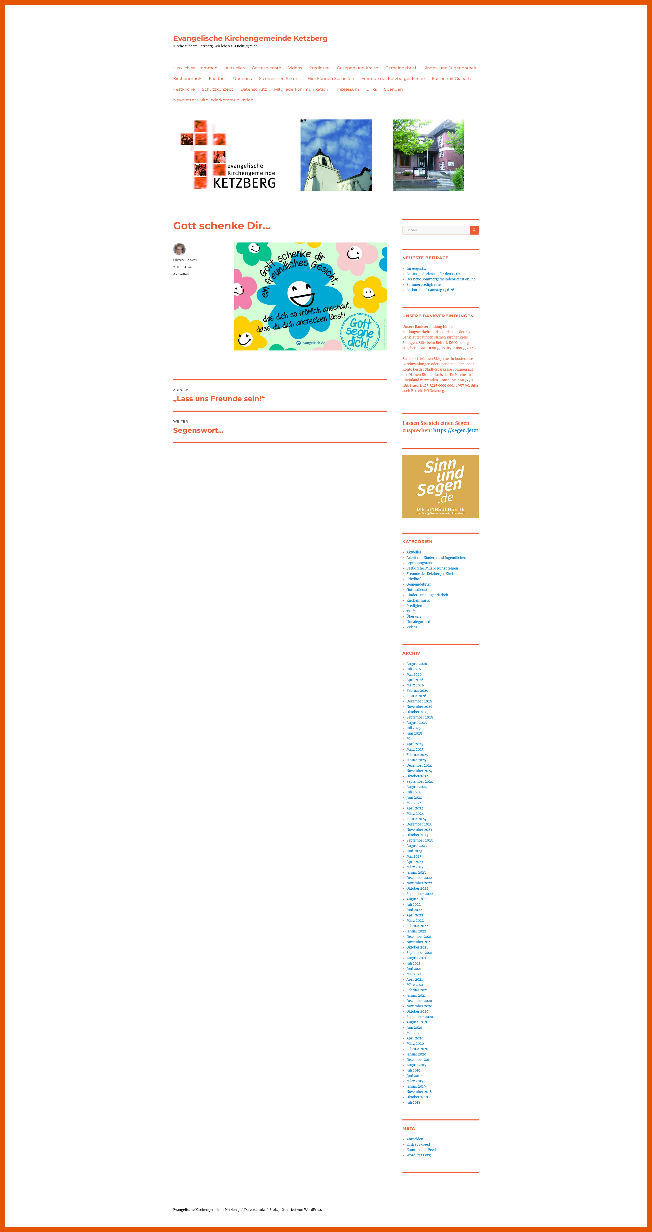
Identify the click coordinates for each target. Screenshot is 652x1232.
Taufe (411, 611)
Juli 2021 (413, 963)
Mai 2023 (413, 856)
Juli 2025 (413, 728)
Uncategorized (418, 622)
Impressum (347, 89)
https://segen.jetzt (455, 430)
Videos (295, 67)
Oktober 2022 (417, 888)
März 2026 (415, 685)
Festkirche (184, 89)
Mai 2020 (414, 1033)
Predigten (319, 67)
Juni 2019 (414, 1076)
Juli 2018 (413, 1102)
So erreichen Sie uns (280, 78)
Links (371, 89)
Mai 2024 (414, 803)
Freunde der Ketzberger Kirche (393, 78)
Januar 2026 (416, 696)
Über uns (242, 78)
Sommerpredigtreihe (423, 284)
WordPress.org (418, 1155)
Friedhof (217, 78)
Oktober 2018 (417, 1097)
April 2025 (414, 744)
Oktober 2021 (417, 947)
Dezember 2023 (419, 824)
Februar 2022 (417, 926)
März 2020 (415, 1043)
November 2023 (419, 830)
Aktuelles (235, 67)
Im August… (416, 268)
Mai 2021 (413, 974)
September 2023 (419, 840)
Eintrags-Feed (418, 1144)
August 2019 (416, 1065)
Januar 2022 (416, 931)
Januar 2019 (416, 1086)
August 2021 (416, 958)
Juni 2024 (414, 797)
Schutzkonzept (217, 89)
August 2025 (416, 723)
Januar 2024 (416, 819)
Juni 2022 (414, 910)
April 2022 (414, 915)
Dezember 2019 (419, 1060)
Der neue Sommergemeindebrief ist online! (441, 279)
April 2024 (414, 808)
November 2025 (419, 707)
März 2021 (414, 985)
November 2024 (419, 771)
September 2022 (419, 894)
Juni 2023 (414, 851)
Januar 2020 (416, 1054)
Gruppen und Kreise (357, 67)
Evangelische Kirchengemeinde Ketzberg (250, 38)
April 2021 (414, 979)
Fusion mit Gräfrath (451, 78)
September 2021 (419, 953)
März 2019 (415, 1081)
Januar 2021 (416, 995)
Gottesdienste (266, 67)
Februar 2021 (417, 990)
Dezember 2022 (419, 878)
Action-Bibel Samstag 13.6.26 (430, 290)
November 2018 (419, 1092)
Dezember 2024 (419, 765)
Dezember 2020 (419, 1001)
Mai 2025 (414, 739)
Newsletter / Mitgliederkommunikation (213, 100)
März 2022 (415, 920)
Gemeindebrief (400, 67)
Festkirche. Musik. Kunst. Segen (432, 568)
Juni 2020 (414, 1027)
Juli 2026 (413, 669)
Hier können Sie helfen (331, 78)
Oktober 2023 (417, 835)
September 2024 (419, 781)
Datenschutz (253, 89)
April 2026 (415, 680)
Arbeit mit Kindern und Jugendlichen (436, 558)
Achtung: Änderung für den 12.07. (433, 274)
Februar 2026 (417, 690)
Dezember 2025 (419, 701)
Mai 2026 (414, 674)
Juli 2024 (413, 792)
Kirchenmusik (187, 78)
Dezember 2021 (418, 937)
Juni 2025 (414, 733)
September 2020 (419, 1017)
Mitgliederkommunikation (301, 89)
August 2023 (416, 846)
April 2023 (414, 862)
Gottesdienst (416, 590)
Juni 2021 (414, 969)
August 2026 (416, 664)
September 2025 (419, 717)
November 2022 (419, 883)
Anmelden (414, 1139)
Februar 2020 (417, 1049)
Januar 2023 (416, 872)
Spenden (393, 89)
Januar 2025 (416, 760)
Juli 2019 (413, 1070)
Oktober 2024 (417, 776)
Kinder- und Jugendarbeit (450, 67)
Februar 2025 (417, 755)
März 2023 (415, 867)
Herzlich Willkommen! (196, 67)
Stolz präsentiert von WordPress (295, 1210)
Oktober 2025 (417, 712)
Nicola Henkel (185, 260)
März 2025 (415, 749)
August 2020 (416, 1022)
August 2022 (416, 899)
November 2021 (419, 942)
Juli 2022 (413, 904)
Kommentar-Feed (421, 1150)
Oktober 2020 (417, 1011)
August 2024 (416, 787)
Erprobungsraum (420, 563)
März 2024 (415, 813)
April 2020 (414, 1038)
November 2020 (419, 1006)
